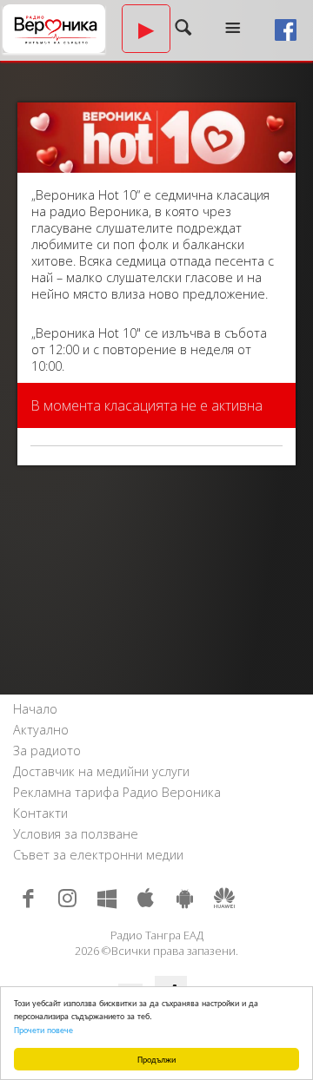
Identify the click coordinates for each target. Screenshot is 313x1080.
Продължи (156, 1058)
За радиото (47, 750)
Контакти (40, 813)
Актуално (41, 729)
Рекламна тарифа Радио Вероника (117, 792)
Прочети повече (43, 1029)
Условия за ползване (75, 834)
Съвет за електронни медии (98, 854)
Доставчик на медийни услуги (101, 771)
